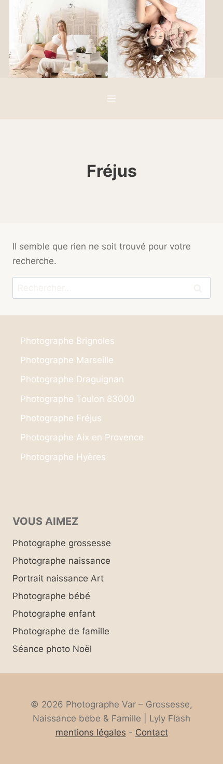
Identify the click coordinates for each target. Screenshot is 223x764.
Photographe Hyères (63, 457)
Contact (151, 732)
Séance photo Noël (52, 649)
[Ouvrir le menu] (111, 99)
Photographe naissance (61, 560)
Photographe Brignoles (67, 341)
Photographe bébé (51, 596)
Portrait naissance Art (58, 578)
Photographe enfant (53, 613)
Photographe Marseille (67, 360)
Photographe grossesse (61, 543)
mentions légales (90, 732)
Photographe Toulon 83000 (77, 399)
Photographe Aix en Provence (82, 437)
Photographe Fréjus (61, 418)
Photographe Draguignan (72, 379)
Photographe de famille (60, 631)
